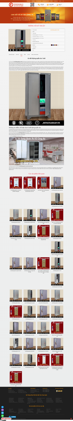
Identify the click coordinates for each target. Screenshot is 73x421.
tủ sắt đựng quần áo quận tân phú (29, 222)
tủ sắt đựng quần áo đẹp (16, 302)
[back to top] (71, 419)
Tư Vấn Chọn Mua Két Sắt (32, 401)
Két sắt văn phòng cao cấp (13, 402)
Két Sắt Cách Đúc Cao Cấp (13, 392)
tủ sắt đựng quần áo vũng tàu (16, 367)
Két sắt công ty (20, 400)
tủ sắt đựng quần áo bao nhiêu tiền (57, 190)
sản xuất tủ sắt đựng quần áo (43, 302)
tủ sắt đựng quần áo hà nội (29, 367)
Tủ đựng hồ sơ (20, 411)
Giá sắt (10, 410)
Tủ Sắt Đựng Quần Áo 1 (16, 318)
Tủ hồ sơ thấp (20, 409)
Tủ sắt (57, 410)
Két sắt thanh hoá (58, 398)
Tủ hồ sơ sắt (48, 409)
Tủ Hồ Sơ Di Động (30, 412)
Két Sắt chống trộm (40, 402)
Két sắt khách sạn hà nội (41, 398)
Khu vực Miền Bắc (46, 389)
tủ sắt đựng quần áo (21, 132)
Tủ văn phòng (58, 411)
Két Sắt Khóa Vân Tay (49, 401)
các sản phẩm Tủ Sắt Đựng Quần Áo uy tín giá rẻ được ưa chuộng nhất (43, 272)
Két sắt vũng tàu (49, 398)
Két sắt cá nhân (39, 400)
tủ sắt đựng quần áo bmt (43, 318)
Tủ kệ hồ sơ (57, 412)
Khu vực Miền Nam (46, 391)
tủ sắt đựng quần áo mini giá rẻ (43, 351)
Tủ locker (38, 410)
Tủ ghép (29, 410)
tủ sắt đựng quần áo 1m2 (57, 270)
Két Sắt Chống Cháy (12, 391)
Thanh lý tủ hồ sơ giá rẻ (12, 412)
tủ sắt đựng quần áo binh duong (30, 238)
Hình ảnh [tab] (17, 54)
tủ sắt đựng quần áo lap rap (15, 222)
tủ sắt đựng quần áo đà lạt (57, 238)
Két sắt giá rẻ (58, 399)
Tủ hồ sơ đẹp (11, 409)
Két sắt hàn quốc (49, 399)
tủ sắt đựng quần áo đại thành (57, 318)
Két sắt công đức (21, 401)
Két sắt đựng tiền (30, 399)
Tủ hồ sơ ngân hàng (49, 411)
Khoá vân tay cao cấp (49, 402)
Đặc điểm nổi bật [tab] (11, 54)
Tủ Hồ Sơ (10, 389)
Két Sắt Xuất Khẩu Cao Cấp (35, 391)
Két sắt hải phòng (21, 398)
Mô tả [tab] (21, 54)
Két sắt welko (39, 399)
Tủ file (47, 410)
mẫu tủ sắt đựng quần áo (16, 335)
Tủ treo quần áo (20, 410)
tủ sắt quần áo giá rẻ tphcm (43, 335)
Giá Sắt (47, 412)
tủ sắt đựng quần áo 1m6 (30, 318)
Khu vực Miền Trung (46, 390)
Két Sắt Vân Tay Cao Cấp (22, 391)
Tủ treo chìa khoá (58, 409)
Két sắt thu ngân (11, 401)
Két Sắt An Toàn (11, 390)
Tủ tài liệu (38, 409)
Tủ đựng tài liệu (11, 411)
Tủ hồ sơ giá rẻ (30, 411)
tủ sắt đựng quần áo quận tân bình (15, 270)
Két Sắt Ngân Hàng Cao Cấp (23, 392)
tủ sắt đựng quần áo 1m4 (16, 351)
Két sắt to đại (11, 400)
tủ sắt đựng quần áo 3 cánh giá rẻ (57, 302)
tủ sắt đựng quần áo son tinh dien (57, 206)
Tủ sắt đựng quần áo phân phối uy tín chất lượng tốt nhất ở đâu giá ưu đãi (57, 368)
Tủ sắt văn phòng (30, 409)
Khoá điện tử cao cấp (59, 402)
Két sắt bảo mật (30, 400)
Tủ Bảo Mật (32, 392)
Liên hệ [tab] (28, 54)
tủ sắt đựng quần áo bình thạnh (57, 286)
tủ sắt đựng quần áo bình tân (29, 351)
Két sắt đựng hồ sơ (21, 402)
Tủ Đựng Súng (21, 389)
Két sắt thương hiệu (49, 400)
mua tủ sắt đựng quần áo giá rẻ (30, 302)
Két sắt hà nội (20, 399)
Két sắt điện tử (11, 399)
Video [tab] (25, 54)
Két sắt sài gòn (11, 398)
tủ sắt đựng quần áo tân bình (29, 335)
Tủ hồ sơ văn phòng (40, 411)
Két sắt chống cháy (59, 400)
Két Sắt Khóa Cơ (39, 401)
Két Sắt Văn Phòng (34, 390)
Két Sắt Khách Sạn (21, 390)
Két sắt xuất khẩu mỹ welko (35, 389)
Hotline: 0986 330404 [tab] (34, 54)
